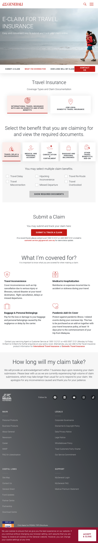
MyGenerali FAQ (61, 483)
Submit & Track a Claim (49, 232)
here (24, 525)
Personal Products (10, 420)
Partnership (7, 506)
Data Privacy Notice (63, 432)
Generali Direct (8, 489)
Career (5, 443)
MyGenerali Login (62, 477)
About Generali (8, 432)
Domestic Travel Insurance (73, 346)
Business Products (10, 426)
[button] (91, 4)
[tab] (27, 104)
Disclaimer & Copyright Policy (67, 426)
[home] (12, 4)
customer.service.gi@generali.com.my (39, 240)
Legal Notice (60, 437)
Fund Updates (8, 495)
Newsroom (6, 437)
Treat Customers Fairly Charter (68, 449)
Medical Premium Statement (67, 489)
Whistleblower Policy (63, 443)
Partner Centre (8, 500)
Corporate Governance (64, 420)
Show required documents (49, 194)
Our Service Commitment (65, 455)
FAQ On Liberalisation (11, 455)
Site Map (6, 477)
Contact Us (7, 483)
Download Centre (9, 512)
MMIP (4, 449)
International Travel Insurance (46, 346)
